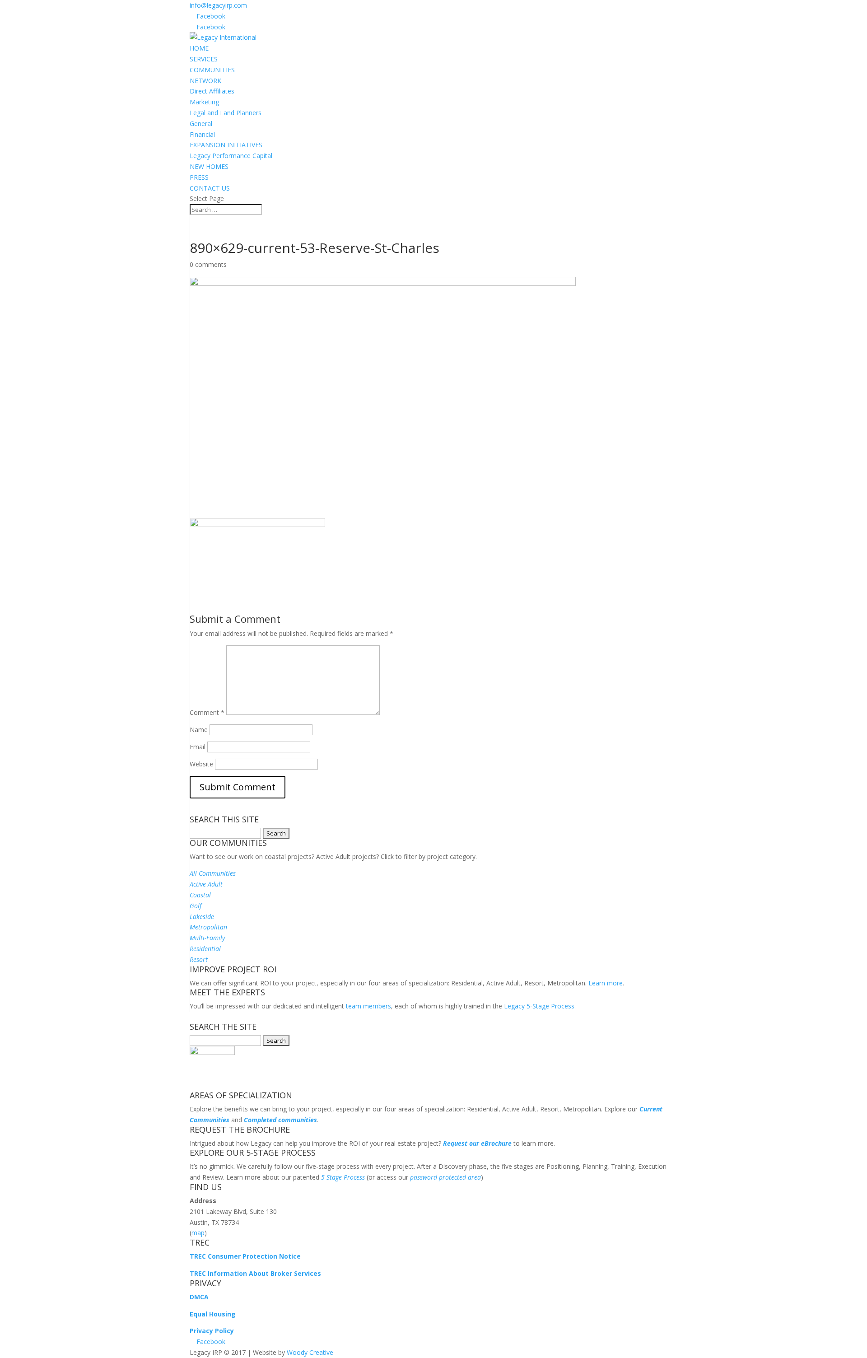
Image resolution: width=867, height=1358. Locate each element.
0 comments (208, 264)
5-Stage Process (343, 1177)
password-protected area (445, 1177)
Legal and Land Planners (225, 112)
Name (199, 729)
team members (368, 1006)
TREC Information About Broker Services (255, 1273)
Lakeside (202, 916)
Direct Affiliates (212, 91)
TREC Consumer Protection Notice (245, 1256)
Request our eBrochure (477, 1143)
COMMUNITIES (212, 69)
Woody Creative (310, 1352)
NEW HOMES (209, 166)
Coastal (200, 895)
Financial (202, 134)
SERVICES (204, 59)
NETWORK (205, 80)
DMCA (199, 1297)
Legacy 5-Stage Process (539, 1006)
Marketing (204, 102)
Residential (205, 948)
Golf (195, 905)
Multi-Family (207, 937)
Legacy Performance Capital (231, 155)
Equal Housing (213, 1314)
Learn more (605, 983)
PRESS (199, 177)
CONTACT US (210, 188)
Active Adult (206, 884)
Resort (199, 959)
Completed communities (280, 1119)
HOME (199, 48)
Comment (207, 712)
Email (197, 746)
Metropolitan (208, 927)
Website (201, 764)
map (198, 1232)
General (201, 123)
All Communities (213, 873)
